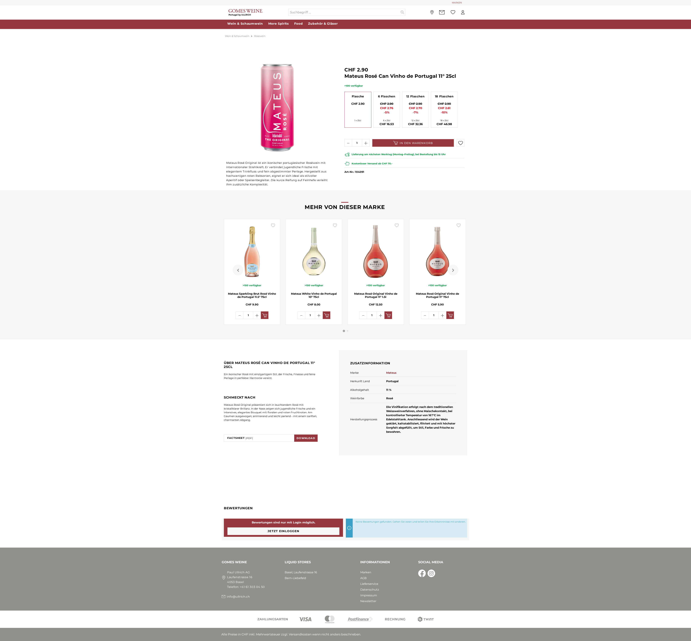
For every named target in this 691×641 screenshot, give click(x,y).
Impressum (368, 595)
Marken (365, 572)
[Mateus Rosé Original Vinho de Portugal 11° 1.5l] (376, 251)
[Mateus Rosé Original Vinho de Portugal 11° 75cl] (437, 251)
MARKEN (457, 2)
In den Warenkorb (416, 143)
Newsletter (368, 601)
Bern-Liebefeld (295, 578)
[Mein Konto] (463, 12)
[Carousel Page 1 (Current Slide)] (344, 331)
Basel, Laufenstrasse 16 (301, 572)
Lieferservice (369, 584)
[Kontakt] (442, 12)
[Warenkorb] (469, 12)
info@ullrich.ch (238, 596)
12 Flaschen (415, 96)
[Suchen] (402, 12)
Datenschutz (369, 589)
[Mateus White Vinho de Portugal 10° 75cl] (314, 251)
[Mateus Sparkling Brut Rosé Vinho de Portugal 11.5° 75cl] (252, 251)
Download (306, 438)
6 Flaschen (386, 96)
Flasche (358, 96)
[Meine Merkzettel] (453, 12)
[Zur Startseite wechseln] (255, 12)
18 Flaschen (444, 96)
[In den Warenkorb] (264, 315)
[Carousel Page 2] (347, 331)
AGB (363, 578)
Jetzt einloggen (283, 531)
